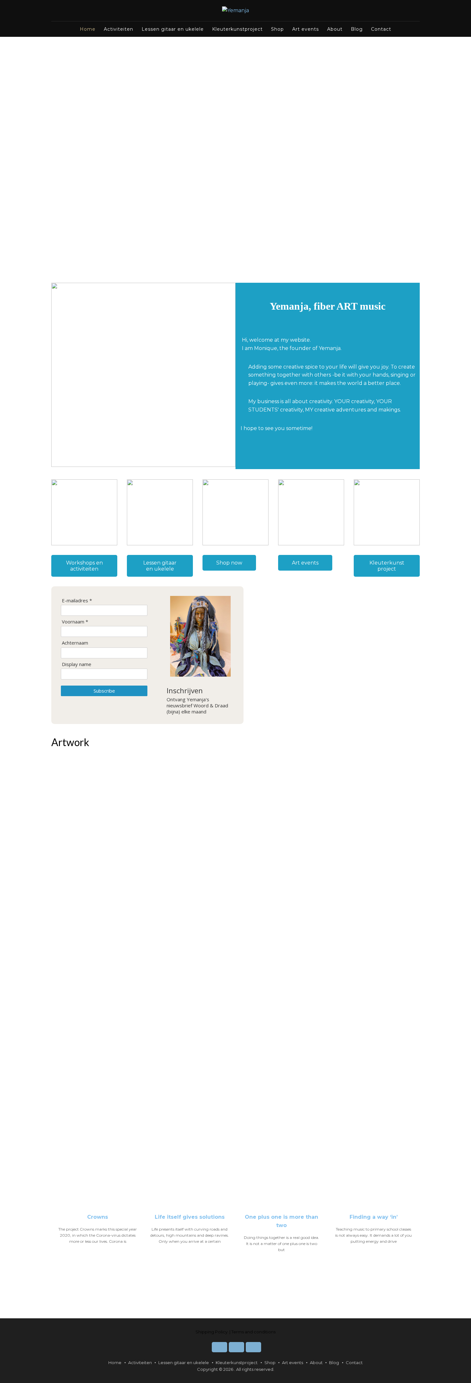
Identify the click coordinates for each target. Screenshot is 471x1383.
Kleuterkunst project (386, 566)
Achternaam (75, 643)
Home (87, 29)
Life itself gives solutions (190, 1217)
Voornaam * (75, 622)
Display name (76, 664)
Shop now (229, 563)
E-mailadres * (77, 601)
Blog (357, 29)
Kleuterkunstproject (237, 29)
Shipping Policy (211, 1331)
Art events (305, 29)
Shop (277, 29)
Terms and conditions (253, 1331)
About (335, 29)
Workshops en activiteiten (84, 566)
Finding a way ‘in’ (374, 1217)
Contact (381, 29)
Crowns (97, 1217)
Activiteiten (118, 29)
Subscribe (104, 690)
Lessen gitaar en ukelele (173, 29)
